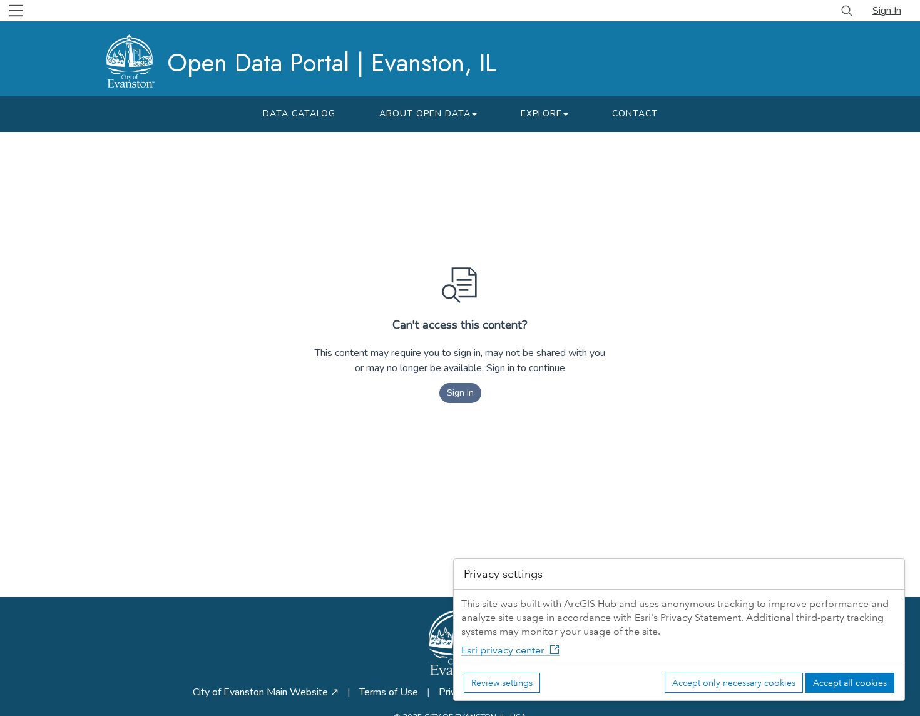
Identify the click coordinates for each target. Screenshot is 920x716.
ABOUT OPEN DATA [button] (425, 114)
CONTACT (635, 114)
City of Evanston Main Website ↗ (266, 692)
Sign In (886, 11)
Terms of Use (388, 692)
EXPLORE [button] (541, 114)
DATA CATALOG (299, 114)
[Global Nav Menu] (16, 10)
